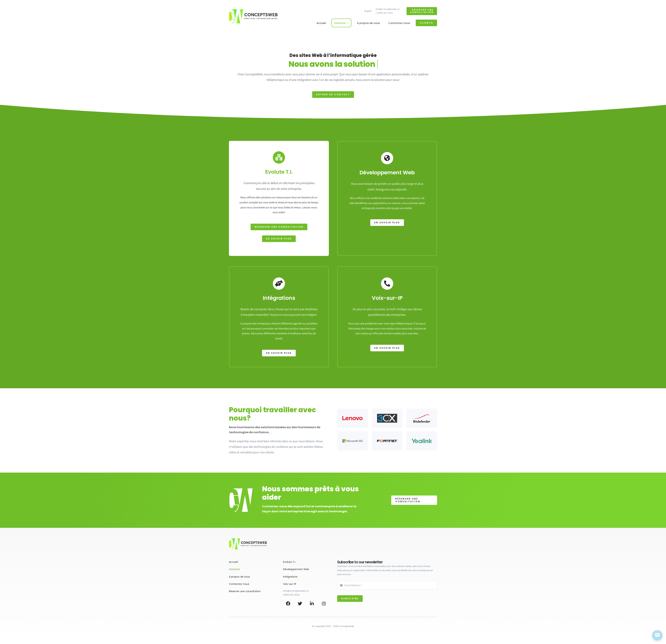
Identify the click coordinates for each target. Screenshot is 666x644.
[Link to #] (279, 157)
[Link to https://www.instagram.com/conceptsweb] (324, 603)
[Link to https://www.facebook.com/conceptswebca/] (288, 603)
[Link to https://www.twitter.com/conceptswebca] (300, 603)
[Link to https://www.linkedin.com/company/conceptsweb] (312, 603)
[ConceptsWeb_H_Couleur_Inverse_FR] (253, 10)
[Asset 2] (248, 539)
